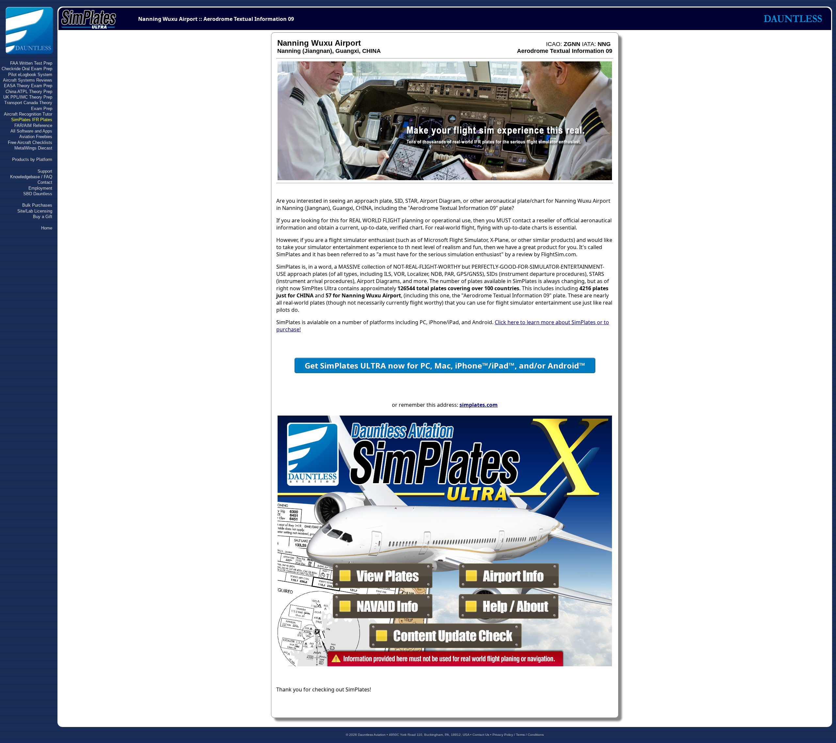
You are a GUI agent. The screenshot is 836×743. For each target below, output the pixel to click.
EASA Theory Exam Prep (28, 85)
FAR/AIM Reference (33, 125)
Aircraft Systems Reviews (27, 80)
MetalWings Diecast (33, 148)
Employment (40, 188)
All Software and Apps (31, 131)
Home (46, 228)
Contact (45, 182)
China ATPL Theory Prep (29, 91)
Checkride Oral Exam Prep (27, 68)
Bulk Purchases (37, 205)
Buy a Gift (42, 216)
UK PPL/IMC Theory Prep (27, 97)
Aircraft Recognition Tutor (28, 114)
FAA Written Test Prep (31, 63)
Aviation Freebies (35, 136)
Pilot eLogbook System (30, 74)
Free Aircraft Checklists (30, 142)
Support (45, 171)
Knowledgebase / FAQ (31, 176)
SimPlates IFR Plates (31, 119)
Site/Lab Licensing (34, 211)
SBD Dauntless (37, 193)
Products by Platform (32, 159)
